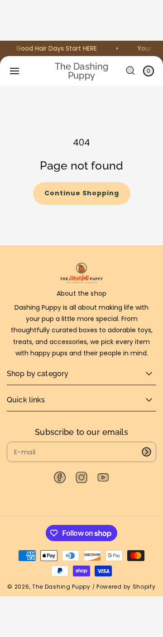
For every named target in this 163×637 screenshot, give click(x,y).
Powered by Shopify (126, 586)
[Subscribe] (146, 452)
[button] (14, 71)
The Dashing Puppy (61, 586)
